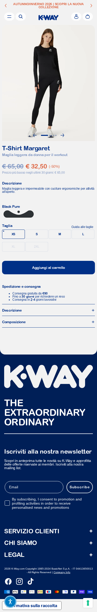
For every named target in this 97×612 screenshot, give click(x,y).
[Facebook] (8, 581)
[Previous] (35, 135)
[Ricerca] (21, 16)
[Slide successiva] (91, 5)
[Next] (62, 135)
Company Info (62, 572)
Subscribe (80, 487)
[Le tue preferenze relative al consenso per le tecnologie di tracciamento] (88, 603)
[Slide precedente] (5, 5)
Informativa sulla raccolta (31, 605)
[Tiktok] (30, 581)
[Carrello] (88, 16)
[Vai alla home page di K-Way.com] (48, 17)
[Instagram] (19, 581)
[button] (10, 601)
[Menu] (9, 16)
